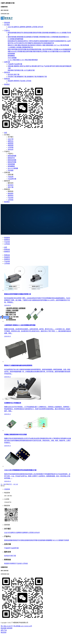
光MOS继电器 (12, 57)
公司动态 (28, 81)
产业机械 (47, 66)
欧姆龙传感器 (37, 32)
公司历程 (35, 27)
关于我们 (7, 24)
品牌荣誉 (23, 27)
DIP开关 (16, 43)
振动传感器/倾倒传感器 (34, 49)
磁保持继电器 (12, 37)
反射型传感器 (22, 49)
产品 (5, 630)
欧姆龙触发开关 (49, 43)
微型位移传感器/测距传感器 (31, 51)
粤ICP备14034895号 (7, 626)
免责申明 (9, 628)
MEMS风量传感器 (53, 51)
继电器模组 (52, 32)
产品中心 (7, 30)
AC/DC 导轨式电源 (26, 60)
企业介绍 (11, 27)
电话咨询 (3, 632)
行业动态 (23, 81)
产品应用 (11, 64)
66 (4, 484)
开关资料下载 (12, 76)
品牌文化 (17, 27)
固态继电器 (62, 37)
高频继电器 (20, 37)
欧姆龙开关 (20, 32)
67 (5, 484)
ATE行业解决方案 (29, 70)
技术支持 (11, 74)
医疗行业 (41, 66)
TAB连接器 (11, 47)
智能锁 (57, 66)
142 (17, 484)
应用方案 (7, 62)
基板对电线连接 (23, 45)
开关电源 (10, 170)
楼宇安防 (52, 66)
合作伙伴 (40, 27)
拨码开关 (22, 43)
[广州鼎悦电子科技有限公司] (7, 19)
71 (11, 484)
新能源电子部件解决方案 (16, 70)
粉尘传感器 (43, 51)
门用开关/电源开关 (34, 41)
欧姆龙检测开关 (23, 41)
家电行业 (23, 66)
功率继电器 (42, 37)
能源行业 (29, 66)
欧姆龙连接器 (28, 32)
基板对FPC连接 (13, 45)
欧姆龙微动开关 (13, 41)
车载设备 (11, 66)
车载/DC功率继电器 (52, 37)
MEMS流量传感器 (64, 51)
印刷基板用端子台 (27, 47)
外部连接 (38, 45)
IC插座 (43, 45)
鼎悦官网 (7, 22)
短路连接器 (49, 45)
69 (8, 484)
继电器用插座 (19, 39)
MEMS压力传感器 (16, 51)
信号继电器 (35, 37)
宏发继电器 (45, 32)
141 (14, 484)
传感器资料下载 (42, 76)
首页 (5, 132)
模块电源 (35, 60)
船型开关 (53, 41)
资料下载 (16, 74)
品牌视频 (29, 27)
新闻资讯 (17, 81)
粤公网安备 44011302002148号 (22, 626)
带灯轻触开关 (29, 43)
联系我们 (7, 84)
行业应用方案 (18, 64)
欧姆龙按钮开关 (61, 41)
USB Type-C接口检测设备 (61, 45)
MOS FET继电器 (61, 32)
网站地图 (3, 628)
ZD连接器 (18, 47)
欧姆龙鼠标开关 (39, 43)
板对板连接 (31, 45)
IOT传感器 (55, 49)
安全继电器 (27, 37)
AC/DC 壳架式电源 (14, 60)
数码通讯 (35, 66)
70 (10, 484)
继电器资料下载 (22, 76)
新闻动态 (7, 78)
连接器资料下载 (32, 76)
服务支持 (7, 72)
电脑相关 (17, 66)
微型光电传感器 (13, 49)
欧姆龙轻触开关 (45, 41)
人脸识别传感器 (46, 49)
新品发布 (11, 81)
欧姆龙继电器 (12, 32)
